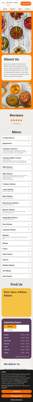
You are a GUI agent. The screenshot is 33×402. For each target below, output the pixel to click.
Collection (10, 330)
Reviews (12, 9)
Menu (20, 9)
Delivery (10, 326)
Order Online (26, 4)
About (5, 9)
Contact (27, 9)
